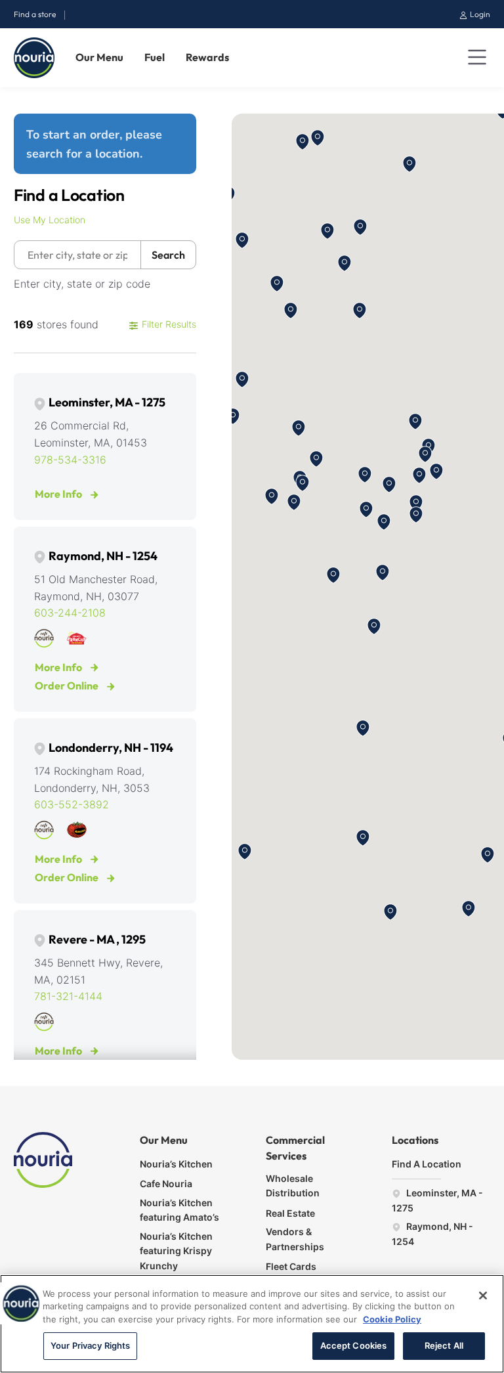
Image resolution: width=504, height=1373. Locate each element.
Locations (415, 1139)
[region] (252, 1324)
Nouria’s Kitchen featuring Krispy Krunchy (176, 1251)
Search (168, 254)
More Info (59, 494)
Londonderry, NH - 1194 (111, 747)
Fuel (154, 57)
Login (479, 14)
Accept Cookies (353, 1345)
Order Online (67, 685)
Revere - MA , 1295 (97, 939)
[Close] (483, 1295)
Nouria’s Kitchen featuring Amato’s (179, 1210)
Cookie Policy (392, 1319)
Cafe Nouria (166, 1183)
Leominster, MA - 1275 (107, 402)
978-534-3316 (70, 459)
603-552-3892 (71, 804)
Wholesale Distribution (293, 1185)
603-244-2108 (70, 612)
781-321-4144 (68, 996)
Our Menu (99, 57)
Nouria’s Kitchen (176, 1163)
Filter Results (167, 324)
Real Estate (290, 1213)
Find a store (35, 14)
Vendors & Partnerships (295, 1239)
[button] (302, 142)
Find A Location (426, 1163)
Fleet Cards (291, 1266)
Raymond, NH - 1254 (103, 555)
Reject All (444, 1345)
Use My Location (49, 219)
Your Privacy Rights (90, 1345)
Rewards (207, 57)
